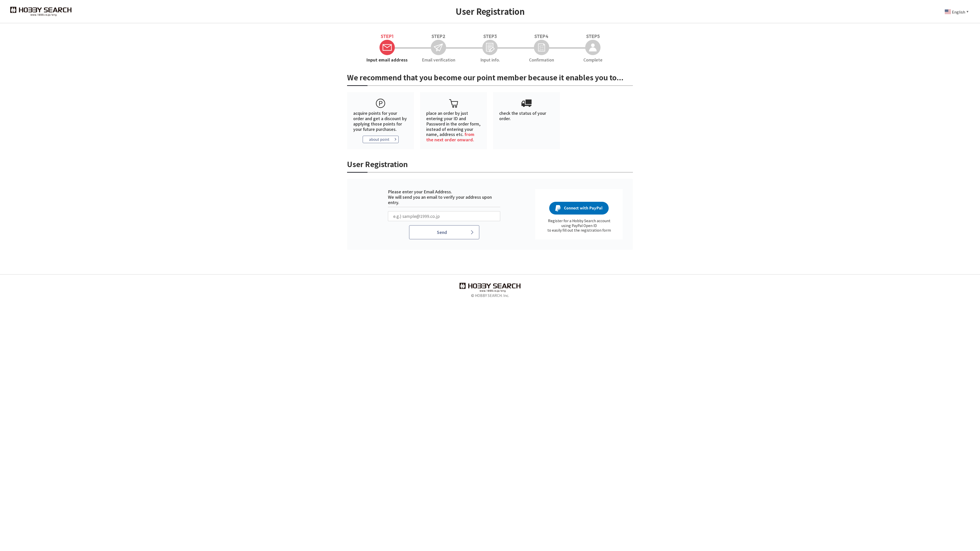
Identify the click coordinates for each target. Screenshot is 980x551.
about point (379, 139)
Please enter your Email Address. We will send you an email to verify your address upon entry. (440, 197)
